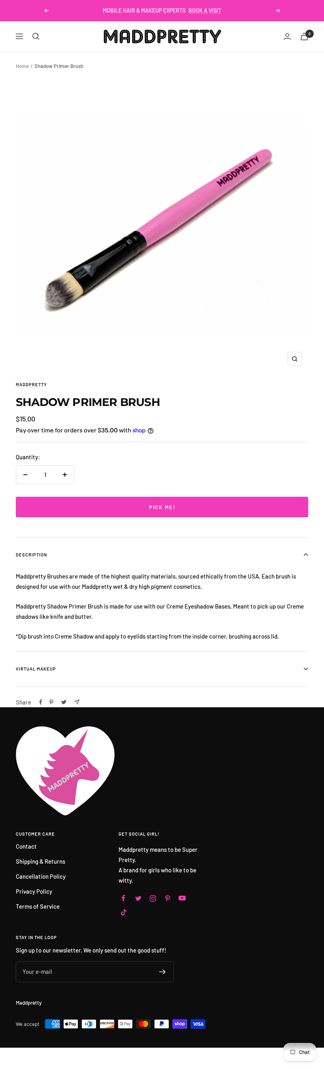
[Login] (287, 36)
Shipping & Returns (40, 861)
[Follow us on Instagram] (153, 898)
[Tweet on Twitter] (63, 702)
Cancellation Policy (41, 876)
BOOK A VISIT (204, 10)
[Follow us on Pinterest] (167, 898)
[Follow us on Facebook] (123, 898)
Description (31, 554)
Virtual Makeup (36, 668)
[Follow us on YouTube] (182, 898)
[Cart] (304, 36)
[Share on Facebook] (40, 702)
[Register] (162, 972)
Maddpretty (31, 384)
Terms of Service (38, 906)
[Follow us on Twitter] (138, 898)
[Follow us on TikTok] (123, 912)
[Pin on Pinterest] (51, 702)
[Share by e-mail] (76, 702)
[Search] (36, 36)
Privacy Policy (34, 891)
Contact (26, 846)
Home (22, 66)
